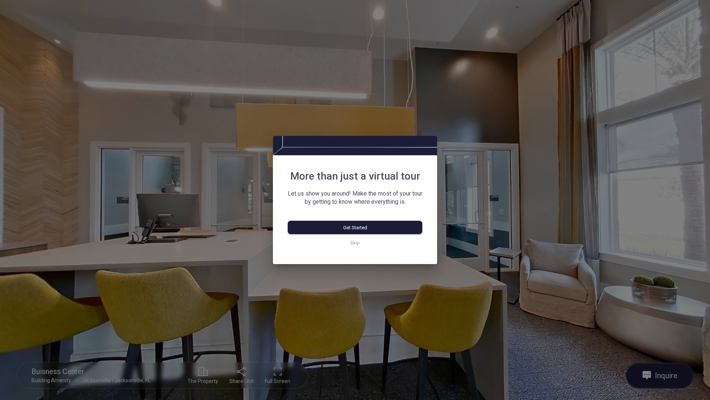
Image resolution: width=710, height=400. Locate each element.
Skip (355, 243)
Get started (355, 227)
